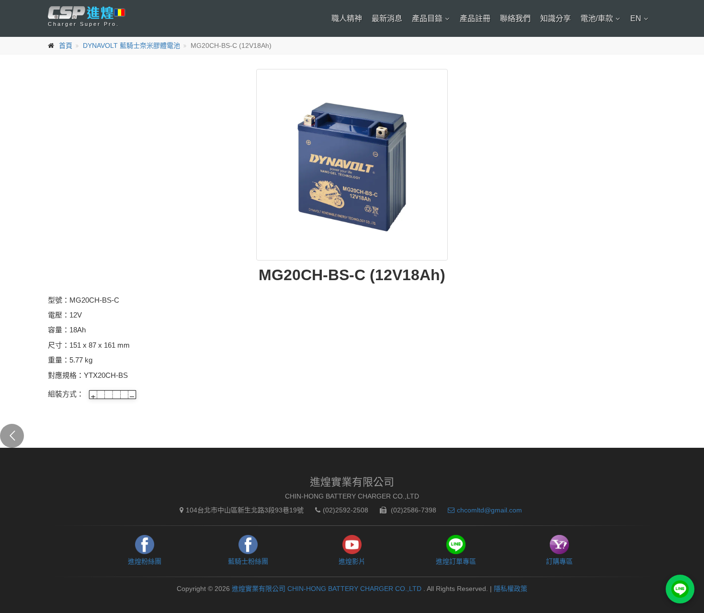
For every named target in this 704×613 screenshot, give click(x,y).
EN (635, 18)
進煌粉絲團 (144, 561)
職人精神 (346, 18)
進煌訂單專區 (456, 561)
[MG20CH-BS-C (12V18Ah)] (352, 165)
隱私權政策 (510, 588)
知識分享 (555, 18)
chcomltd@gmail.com (489, 510)
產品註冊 (475, 18)
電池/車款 (596, 18)
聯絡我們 (515, 18)
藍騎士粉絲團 (248, 561)
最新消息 (387, 18)
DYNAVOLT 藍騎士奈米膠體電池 (131, 45)
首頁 (65, 45)
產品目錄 (427, 18)
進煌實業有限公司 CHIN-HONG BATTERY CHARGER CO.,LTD (327, 588)
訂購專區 (559, 561)
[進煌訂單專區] (680, 589)
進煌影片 (352, 561)
